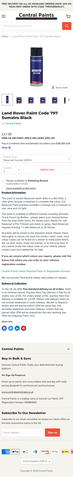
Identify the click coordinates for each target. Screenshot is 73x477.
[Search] (66, 26)
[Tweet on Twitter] (10, 328)
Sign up (52, 432)
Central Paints (13, 123)
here (32, 315)
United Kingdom (35, 461)
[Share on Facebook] (4, 328)
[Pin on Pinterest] (23, 328)
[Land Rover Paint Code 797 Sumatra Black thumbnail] (7, 99)
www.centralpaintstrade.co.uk (17, 392)
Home (5, 36)
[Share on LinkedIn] (17, 328)
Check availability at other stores (21, 188)
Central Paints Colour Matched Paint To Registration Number (36, 271)
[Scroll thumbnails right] (68, 100)
